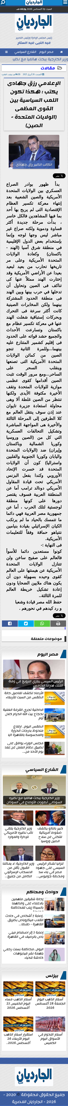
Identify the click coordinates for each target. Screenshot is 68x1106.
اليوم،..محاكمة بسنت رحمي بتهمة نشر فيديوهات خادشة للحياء (23, 953)
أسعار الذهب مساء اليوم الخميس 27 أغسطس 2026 (18, 1003)
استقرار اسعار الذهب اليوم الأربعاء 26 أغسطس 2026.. (18, 1038)
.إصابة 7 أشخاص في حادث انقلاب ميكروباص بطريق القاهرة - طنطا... (24, 920)
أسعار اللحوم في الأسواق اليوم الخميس (50, 1038)
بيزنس (52, 976)
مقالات (48, 68)
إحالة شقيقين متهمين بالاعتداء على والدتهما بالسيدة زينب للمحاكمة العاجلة (27, 904)
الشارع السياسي (41, 770)
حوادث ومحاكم (42, 892)
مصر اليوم (47, 654)
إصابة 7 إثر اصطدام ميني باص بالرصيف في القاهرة (25, 935)
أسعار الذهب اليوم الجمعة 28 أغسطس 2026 (50, 1003)
